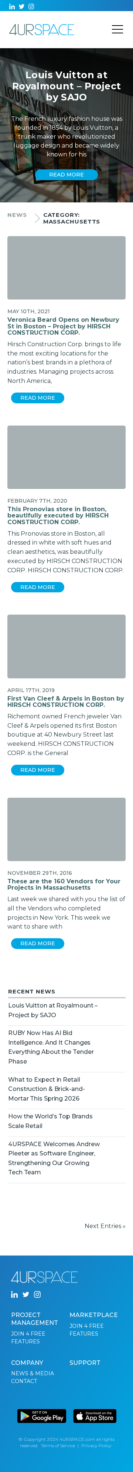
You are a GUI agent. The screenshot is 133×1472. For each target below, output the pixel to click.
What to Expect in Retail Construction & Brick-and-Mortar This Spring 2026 (46, 1089)
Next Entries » (105, 1226)
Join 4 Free (28, 1333)
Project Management (34, 1318)
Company (27, 1362)
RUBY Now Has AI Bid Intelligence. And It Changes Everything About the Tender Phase (50, 1047)
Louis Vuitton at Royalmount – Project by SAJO (53, 1010)
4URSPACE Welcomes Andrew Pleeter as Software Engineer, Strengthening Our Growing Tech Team (54, 1158)
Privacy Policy (96, 1445)
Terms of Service (58, 1445)
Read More (37, 397)
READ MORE (66, 174)
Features (25, 1341)
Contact (24, 1381)
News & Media (32, 1373)
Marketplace (93, 1315)
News (17, 214)
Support (84, 1362)
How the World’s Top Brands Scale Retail (50, 1121)
